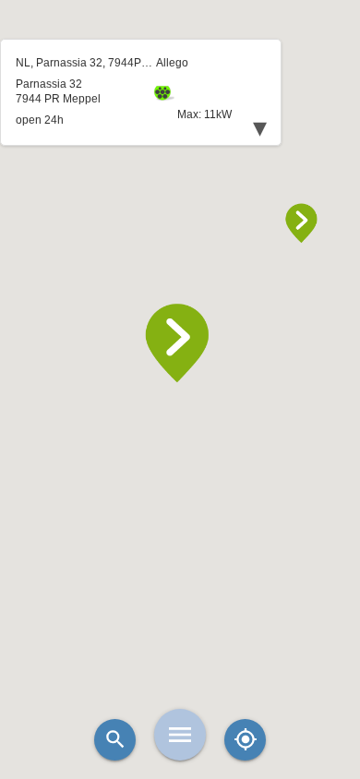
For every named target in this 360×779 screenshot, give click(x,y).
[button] (180, 343)
